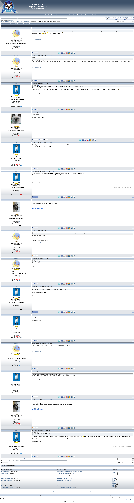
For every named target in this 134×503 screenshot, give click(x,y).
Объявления (17, 21)
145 (53, 286)
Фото (45, 492)
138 (51, 83)
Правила (126, 17)
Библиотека (71, 492)
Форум (38, 492)
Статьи (41, 492)
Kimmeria (16, 27)
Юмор (93, 492)
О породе (73, 485)
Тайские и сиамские (65, 491)
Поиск (130, 17)
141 (53, 171)
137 (51, 55)
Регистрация (107, 17)
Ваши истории (89, 491)
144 (51, 258)
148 (51, 371)
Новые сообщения (117, 17)
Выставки (66, 492)
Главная (34, 492)
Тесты (89, 492)
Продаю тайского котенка (25, 21)
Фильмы (86, 492)
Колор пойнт (57, 491)
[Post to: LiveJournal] (71, 80)
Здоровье (80, 471)
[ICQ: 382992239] (46, 139)
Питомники (49, 492)
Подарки (81, 492)
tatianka (16, 199)
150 (51, 430)
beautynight (11, 20)
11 (18, 460)
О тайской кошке (45, 491)
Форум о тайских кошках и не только (7, 21)
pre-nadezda (16, 112)
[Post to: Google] (64, 80)
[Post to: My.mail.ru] (69, 80)
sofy (16, 83)
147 (53, 343)
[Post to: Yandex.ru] (66, 80)
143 (51, 230)
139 (51, 112)
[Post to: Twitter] (59, 80)
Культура (72, 473)
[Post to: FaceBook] (61, 80)
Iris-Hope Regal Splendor (36, 39)
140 (51, 142)
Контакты (97, 492)
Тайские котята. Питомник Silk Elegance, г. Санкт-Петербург (41, 21)
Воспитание (73, 491)
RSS (133, 17)
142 (51, 199)
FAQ (123, 17)
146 (53, 314)
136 (51, 27)
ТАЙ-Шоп (61, 492)
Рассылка (77, 492)
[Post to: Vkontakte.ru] (74, 80)
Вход (112, 17)
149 (51, 399)
